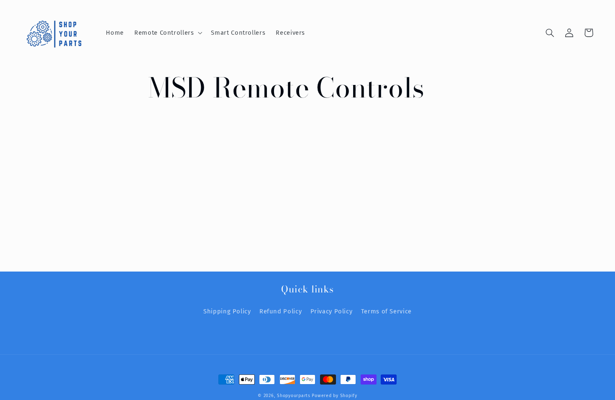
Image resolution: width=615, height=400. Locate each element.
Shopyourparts (293, 395)
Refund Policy (280, 311)
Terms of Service (386, 311)
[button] (167, 32)
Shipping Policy (227, 311)
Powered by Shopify (334, 395)
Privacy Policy (331, 311)
